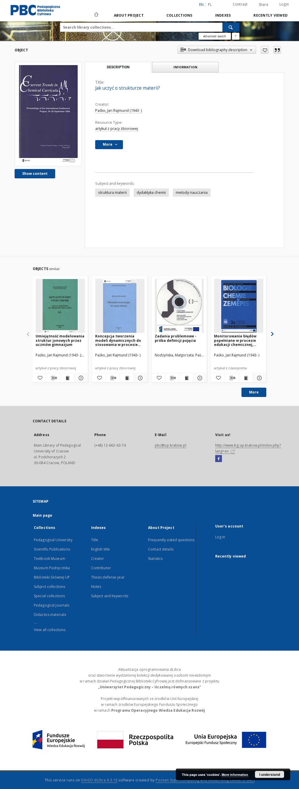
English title (100, 549)
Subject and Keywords (109, 595)
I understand (269, 774)
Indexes (223, 15)
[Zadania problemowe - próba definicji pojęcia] (179, 306)
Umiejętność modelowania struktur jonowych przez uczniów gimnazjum (60, 340)
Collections (179, 15)
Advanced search (214, 36)
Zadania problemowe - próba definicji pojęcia (176, 338)
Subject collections (49, 586)
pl (210, 4)
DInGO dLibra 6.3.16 (99, 780)
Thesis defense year (108, 577)
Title (94, 539)
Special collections (49, 595)
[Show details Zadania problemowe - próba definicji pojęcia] (199, 378)
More (254, 392)
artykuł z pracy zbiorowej (116, 128)
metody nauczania (192, 192)
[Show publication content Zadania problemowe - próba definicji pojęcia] (186, 378)
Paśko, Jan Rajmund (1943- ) (118, 110)
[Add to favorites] (265, 50)
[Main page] (95, 15)
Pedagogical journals (51, 605)
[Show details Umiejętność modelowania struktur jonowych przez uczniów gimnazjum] (80, 378)
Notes (96, 586)
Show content (35, 173)
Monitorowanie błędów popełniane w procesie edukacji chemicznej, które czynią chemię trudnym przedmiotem (235, 340)
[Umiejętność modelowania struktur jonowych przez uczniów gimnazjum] (60, 306)
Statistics (155, 558)
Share (263, 4)
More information (235, 774)
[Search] (230, 27)
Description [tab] (118, 67)
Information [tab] (185, 67)
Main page (42, 515)
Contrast (240, 4)
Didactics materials (50, 614)
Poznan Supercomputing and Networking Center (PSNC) (205, 780)
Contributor (101, 567)
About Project (129, 15)
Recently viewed (270, 15)
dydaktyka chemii (151, 192)
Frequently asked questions (171, 539)
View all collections (49, 629)
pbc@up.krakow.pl (170, 445)
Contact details (160, 549)
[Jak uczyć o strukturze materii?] (48, 114)
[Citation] (277, 50)
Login (284, 4)
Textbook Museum (49, 558)
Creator (97, 558)
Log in (220, 536)
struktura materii (112, 192)
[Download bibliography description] (53, 378)
